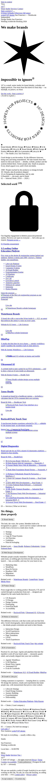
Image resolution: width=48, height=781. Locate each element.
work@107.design (8, 15)
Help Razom (39, 701)
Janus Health (18, 546)
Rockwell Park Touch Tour (24, 643)
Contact (20, 9)
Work (3, 9)
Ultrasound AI (31, 613)
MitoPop (43, 672)
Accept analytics (7, 779)
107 (3, 7)
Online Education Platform (23, 701)
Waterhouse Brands (21, 579)
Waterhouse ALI (20, 672)
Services (14, 9)
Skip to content (6, 2)
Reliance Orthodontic (32, 546)
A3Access (40, 613)
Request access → (14, 240)
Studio (7, 9)
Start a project (18, 94)
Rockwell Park (19, 613)
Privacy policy (31, 775)
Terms (40, 760)
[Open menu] (14, 11)
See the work (6, 94)
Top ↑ (19, 755)
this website (38, 643)
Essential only (20, 779)
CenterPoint (33, 579)
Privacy (34, 760)
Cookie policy (20, 775)
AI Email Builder (33, 672)
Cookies (4, 762)
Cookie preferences (24, 762)
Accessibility (12, 762)
